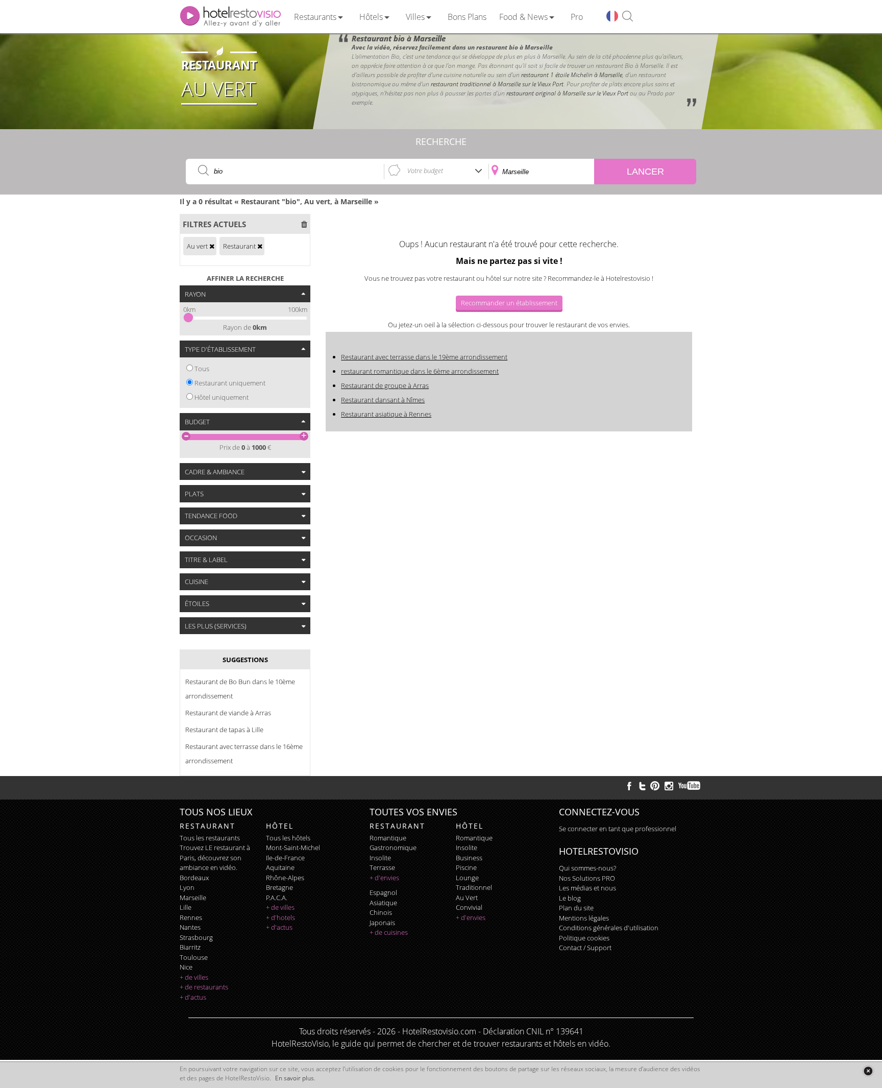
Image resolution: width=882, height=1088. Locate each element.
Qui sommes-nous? (587, 868)
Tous (201, 368)
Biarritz (190, 947)
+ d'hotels (280, 917)
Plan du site (576, 907)
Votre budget (425, 170)
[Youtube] (689, 785)
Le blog (570, 898)
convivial (469, 907)
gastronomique (393, 847)
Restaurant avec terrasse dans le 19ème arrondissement (424, 356)
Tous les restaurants (210, 837)
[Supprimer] (211, 246)
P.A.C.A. (276, 897)
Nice (186, 967)
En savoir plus (294, 1078)
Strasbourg (196, 937)
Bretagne (279, 887)
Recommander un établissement (509, 302)
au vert (467, 897)
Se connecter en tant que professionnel (617, 828)
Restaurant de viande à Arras (228, 712)
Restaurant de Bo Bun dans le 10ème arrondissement (240, 688)
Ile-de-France (285, 857)
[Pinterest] (654, 785)
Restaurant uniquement (229, 383)
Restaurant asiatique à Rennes (386, 414)
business (469, 857)
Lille (185, 907)
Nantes (190, 927)
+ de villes (194, 977)
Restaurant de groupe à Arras (385, 385)
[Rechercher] (627, 16)
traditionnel (474, 887)
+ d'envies (384, 877)
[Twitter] (642, 785)
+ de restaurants (204, 987)
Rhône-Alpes (285, 877)
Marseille (193, 897)
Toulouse (194, 957)
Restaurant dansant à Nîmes (383, 399)
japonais (382, 922)
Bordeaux (194, 877)
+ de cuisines (389, 932)
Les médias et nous (587, 887)
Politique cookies (584, 937)
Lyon (187, 887)
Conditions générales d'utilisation (608, 927)
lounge (467, 877)
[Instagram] (669, 787)
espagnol (383, 892)
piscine (466, 867)
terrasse (382, 867)
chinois (381, 912)
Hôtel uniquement (221, 397)
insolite (380, 857)
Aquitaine (280, 867)
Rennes (191, 917)
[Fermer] (868, 1071)
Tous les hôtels (288, 837)
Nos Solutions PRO (587, 878)
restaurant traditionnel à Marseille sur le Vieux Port (497, 84)
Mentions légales (584, 918)
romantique (388, 837)
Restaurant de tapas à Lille (224, 729)
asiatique (383, 902)
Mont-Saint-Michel (293, 847)
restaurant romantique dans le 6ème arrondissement (420, 371)
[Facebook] (629, 785)
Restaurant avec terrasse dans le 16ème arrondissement (244, 753)
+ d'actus (193, 997)
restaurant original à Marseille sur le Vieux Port (567, 93)
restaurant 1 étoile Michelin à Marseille (571, 74)
